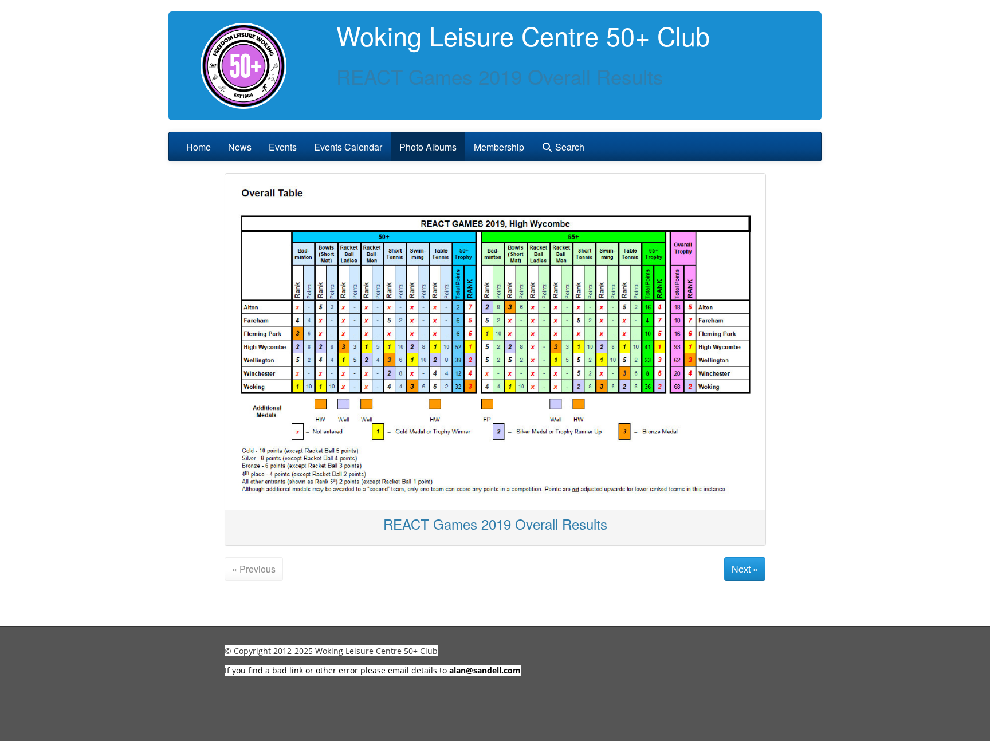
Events (283, 146)
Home (198, 146)
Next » (745, 569)
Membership (499, 146)
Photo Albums (428, 146)
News (240, 146)
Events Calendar (348, 146)
